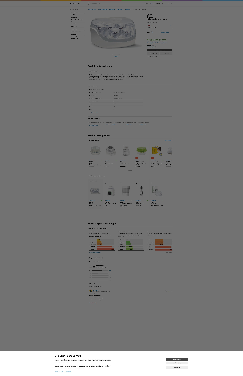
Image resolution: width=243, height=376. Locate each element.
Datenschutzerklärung (66, 371)
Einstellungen (177, 367)
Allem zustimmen (177, 359)
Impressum (57, 371)
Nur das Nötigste (177, 363)
